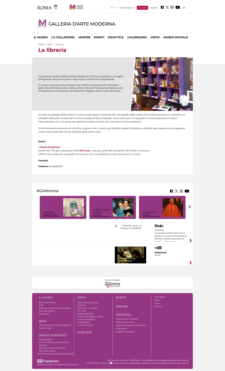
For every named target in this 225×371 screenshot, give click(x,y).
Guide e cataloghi (86, 319)
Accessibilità (83, 322)
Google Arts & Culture (149, 213)
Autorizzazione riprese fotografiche (56, 353)
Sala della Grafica (47, 351)
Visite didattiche (85, 314)
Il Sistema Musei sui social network (100, 212)
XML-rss (185, 363)
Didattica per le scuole (127, 319)
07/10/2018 (171, 236)
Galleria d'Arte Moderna (81, 24)
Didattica (116, 37)
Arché (157, 255)
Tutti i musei (125, 7)
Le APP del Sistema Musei (50, 213)
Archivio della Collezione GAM (54, 342)
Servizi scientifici (52, 335)
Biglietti (81, 305)
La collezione (63, 37)
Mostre (84, 37)
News (157, 300)
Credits (153, 363)
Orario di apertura (50, 147)
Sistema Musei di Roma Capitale (55, 308)
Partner (158, 306)
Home (41, 44)
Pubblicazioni (46, 339)
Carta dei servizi (46, 311)
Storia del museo (47, 302)
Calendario (137, 37)
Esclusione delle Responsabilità (134, 363)
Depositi (43, 345)
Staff (41, 305)
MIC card (85, 150)
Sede (42, 321)
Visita (155, 37)
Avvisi (157, 303)
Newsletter (44, 314)
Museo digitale (175, 37)
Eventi (99, 37)
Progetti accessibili (125, 331)
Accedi (154, 7)
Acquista (142, 7)
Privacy (115, 363)
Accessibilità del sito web (169, 363)
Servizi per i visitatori (87, 308)
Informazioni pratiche (88, 302)
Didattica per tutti (125, 322)
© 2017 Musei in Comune (97, 363)
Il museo (41, 37)
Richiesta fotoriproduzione (52, 348)
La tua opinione (85, 325)
